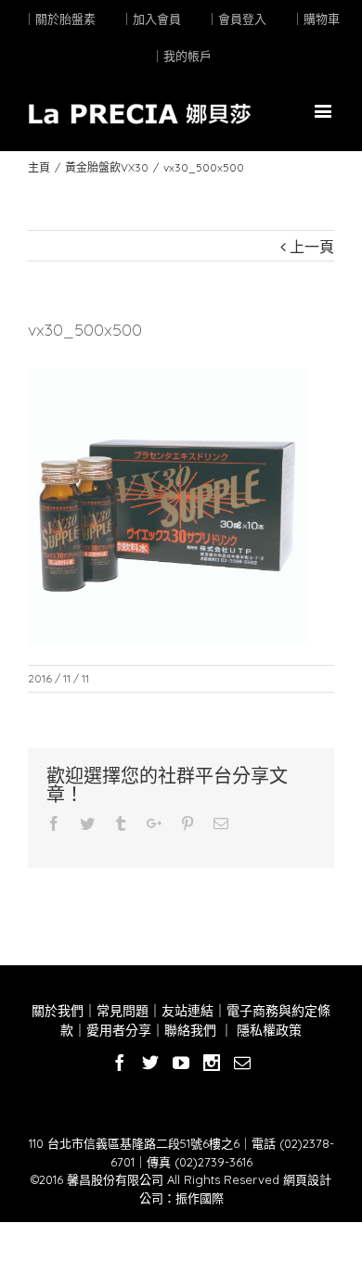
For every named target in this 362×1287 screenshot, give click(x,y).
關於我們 (58, 1010)
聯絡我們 (190, 1030)
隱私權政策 (267, 1030)
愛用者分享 (118, 1030)
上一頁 (312, 246)
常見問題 (123, 1010)
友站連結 (187, 1010)
